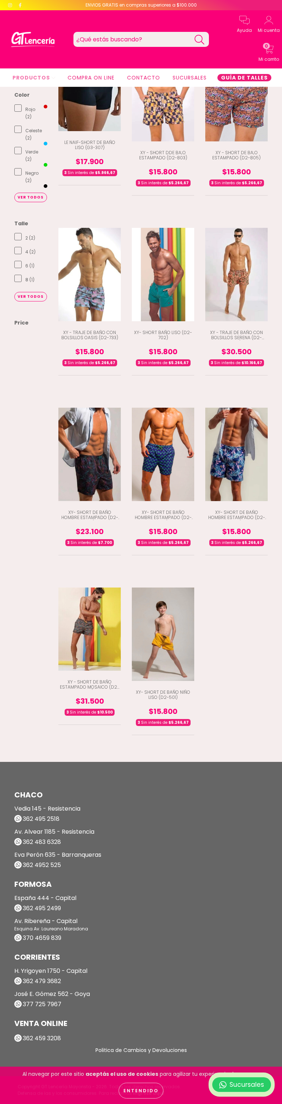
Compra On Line (91, 77)
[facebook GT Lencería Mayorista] (20, 5)
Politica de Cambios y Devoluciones (141, 1050)
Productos (31, 77)
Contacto (143, 77)
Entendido (141, 1091)
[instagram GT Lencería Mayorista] (11, 5)
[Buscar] (199, 39)
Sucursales (190, 77)
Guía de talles (244, 77)
